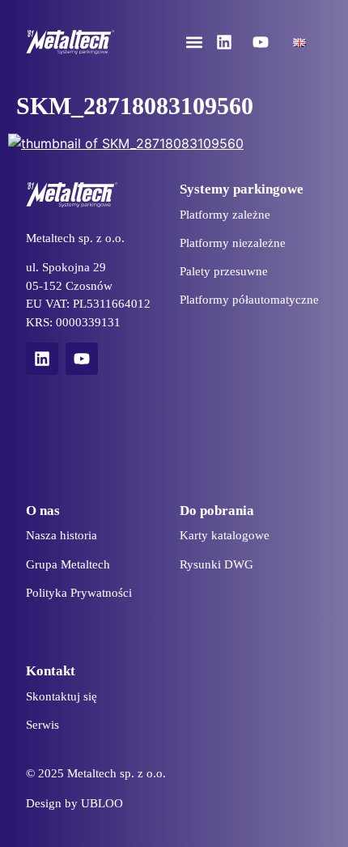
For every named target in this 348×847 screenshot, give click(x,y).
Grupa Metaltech (68, 564)
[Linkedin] (224, 42)
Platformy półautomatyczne (249, 299)
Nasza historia (61, 535)
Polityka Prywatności (79, 592)
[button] (194, 42)
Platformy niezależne (233, 242)
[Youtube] (260, 42)
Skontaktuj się (61, 696)
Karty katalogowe (224, 535)
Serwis (42, 724)
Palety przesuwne (224, 271)
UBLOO (102, 803)
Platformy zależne (225, 214)
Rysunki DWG (216, 564)
